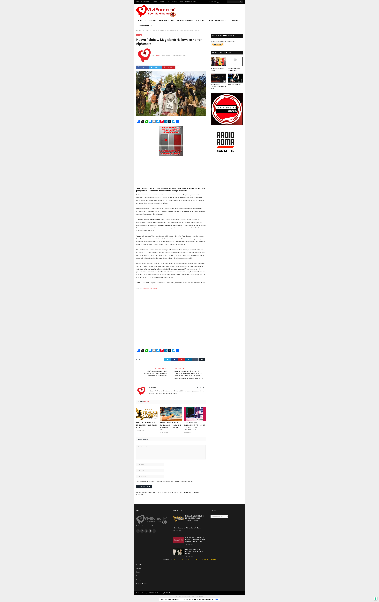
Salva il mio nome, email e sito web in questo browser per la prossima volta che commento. (165, 481)
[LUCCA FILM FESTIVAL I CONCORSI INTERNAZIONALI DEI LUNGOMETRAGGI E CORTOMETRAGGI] (195, 414)
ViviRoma (157, 55)
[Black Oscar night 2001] (235, 78)
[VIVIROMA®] (156, 10)
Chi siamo (155, 1)
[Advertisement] (171, 170)
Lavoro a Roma (235, 20)
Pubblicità (174, 1)
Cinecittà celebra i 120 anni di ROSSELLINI (187, 528)
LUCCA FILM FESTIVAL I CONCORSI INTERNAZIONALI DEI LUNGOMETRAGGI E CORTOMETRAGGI (194, 426)
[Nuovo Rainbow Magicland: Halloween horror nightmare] (171, 94)
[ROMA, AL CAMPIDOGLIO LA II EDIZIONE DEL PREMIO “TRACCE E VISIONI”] (147, 414)
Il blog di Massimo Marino (218, 20)
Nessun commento (180, 55)
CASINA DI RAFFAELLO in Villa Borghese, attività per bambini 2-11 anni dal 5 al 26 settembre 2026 (170, 426)
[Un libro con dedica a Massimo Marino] (235, 61)
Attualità (141, 20)
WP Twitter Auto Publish (182, 596)
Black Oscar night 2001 (234, 85)
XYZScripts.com (199, 596)
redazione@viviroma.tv (149, 288)
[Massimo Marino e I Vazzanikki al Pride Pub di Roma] (218, 78)
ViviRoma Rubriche (166, 20)
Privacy (181, 1)
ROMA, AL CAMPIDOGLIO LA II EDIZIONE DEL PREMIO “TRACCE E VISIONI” (146, 425)
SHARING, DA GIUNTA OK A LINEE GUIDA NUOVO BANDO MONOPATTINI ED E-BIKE (195, 540)
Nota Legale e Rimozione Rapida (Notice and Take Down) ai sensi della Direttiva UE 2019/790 (194, 559)
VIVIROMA (167, 593)
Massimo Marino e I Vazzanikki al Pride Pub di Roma (218, 87)
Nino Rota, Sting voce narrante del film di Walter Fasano (194, 552)
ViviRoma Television (184, 20)
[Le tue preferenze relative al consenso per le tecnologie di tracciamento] (375, 598)
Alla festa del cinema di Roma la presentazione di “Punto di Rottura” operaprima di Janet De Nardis (155, 373)
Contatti (161, 1)
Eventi (139, 35)
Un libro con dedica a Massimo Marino (234, 69)
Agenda (152, 20)
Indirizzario (200, 20)
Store (167, 1)
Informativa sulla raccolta (170, 599)
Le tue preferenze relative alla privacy (198, 599)
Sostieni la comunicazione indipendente (223, 41)
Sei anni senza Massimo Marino (217, 69)
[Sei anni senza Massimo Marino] (218, 61)
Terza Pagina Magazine (146, 25)
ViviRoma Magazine (190, 1)
